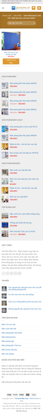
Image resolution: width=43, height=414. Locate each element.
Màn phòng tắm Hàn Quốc (12, 333)
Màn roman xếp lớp (9, 350)
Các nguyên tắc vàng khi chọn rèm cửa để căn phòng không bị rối (24, 288)
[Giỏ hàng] (39, 8)
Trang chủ (6, 16)
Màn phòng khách (9, 337)
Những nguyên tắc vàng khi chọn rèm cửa (24, 309)
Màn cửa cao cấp (8, 324)
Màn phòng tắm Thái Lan (11, 345)
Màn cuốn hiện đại (9, 329)
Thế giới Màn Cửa (21, 398)
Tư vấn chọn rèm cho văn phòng (21, 294)
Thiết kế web (33, 398)
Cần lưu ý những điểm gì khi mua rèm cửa (24, 302)
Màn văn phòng (8, 354)
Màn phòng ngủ (8, 341)
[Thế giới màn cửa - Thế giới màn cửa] (20, 8)
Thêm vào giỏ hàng (11, 61)
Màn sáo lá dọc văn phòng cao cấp (11, 53)
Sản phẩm (17, 16)
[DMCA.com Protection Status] (21, 391)
